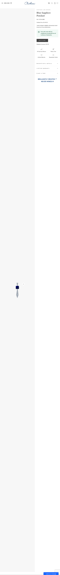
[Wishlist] (57, 3)
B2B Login (7, 3)
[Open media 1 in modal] (23, 284)
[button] (2, 3)
